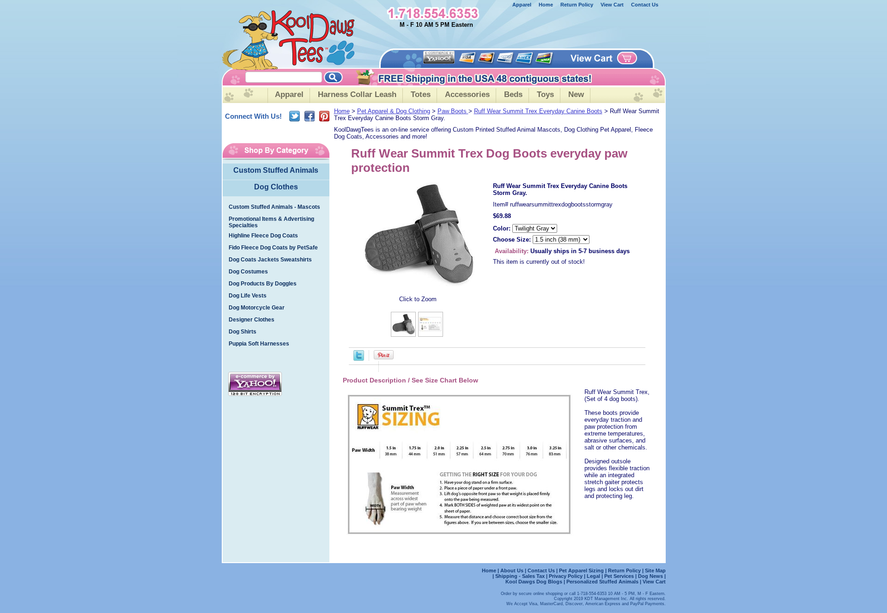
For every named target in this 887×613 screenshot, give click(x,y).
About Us (512, 570)
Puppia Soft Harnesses (259, 343)
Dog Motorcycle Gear (257, 307)
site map (655, 570)
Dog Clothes (276, 187)
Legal (593, 576)
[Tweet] (358, 358)
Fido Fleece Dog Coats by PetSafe (273, 247)
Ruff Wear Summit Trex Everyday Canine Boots (538, 111)
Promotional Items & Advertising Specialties (271, 222)
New (576, 94)
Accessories (467, 94)
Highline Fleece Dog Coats (263, 235)
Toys (545, 94)
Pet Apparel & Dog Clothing (393, 111)
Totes (421, 94)
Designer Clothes (251, 319)
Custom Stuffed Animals (275, 170)
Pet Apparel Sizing (582, 570)
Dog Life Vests (248, 295)
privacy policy (566, 576)
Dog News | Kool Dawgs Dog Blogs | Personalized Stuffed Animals (585, 578)
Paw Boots (452, 111)
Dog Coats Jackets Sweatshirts (270, 259)
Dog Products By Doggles (263, 283)
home (546, 4)
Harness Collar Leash (357, 94)
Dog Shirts (242, 331)
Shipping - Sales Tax (520, 576)
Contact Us (644, 4)
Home (342, 111)
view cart (612, 4)
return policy (576, 4)
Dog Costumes (248, 271)
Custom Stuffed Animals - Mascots (274, 207)
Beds (513, 94)
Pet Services (619, 576)
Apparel (521, 4)
